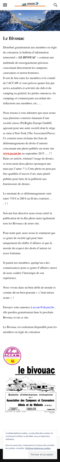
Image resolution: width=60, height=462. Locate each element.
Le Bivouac (13, 38)
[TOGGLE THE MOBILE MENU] (5, 5)
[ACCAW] (30, 5)
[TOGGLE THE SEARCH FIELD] (55, 5)
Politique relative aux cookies (37, 448)
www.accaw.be (12, 153)
